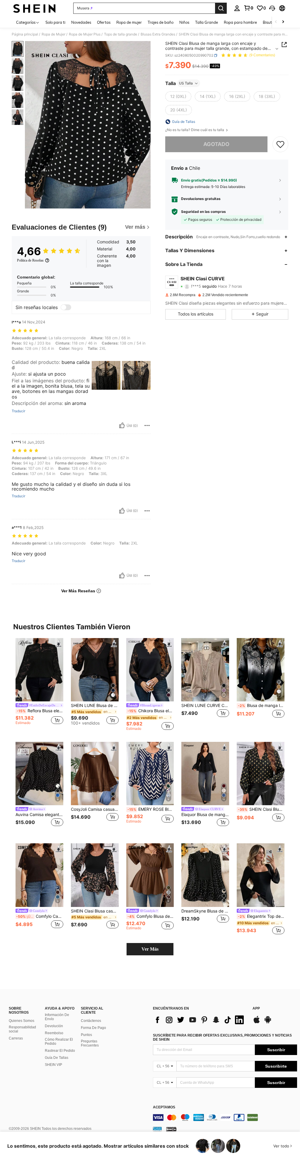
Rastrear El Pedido (60, 1051)
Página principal (25, 34)
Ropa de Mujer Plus (84, 34)
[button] (272, 8)
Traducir (18, 411)
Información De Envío (57, 1017)
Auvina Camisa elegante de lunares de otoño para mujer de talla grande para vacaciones (39, 814)
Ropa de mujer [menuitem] (129, 22)
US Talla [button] (186, 83)
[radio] (178, 96)
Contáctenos (91, 1021)
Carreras (16, 1038)
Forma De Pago (93, 1028)
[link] (248, 7)
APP (256, 1008)
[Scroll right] (283, 22)
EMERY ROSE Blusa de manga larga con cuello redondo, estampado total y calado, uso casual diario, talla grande (150, 809)
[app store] (257, 1022)
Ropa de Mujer (53, 34)
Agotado (216, 144)
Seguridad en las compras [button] (203, 212)
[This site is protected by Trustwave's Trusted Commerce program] (157, 1129)
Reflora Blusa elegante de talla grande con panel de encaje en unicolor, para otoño (40, 710)
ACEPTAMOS (164, 1107)
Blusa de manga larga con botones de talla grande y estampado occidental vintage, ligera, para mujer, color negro (261, 705)
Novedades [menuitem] (81, 22)
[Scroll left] (276, 22)
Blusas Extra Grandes (158, 34)
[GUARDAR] (280, 144)
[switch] (66, 307)
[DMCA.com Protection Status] (171, 1129)
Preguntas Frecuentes (90, 1043)
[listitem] (39, 684)
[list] (200, 1019)
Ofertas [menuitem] (103, 22)
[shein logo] (34, 8)
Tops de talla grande (120, 34)
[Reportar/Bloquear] (147, 425)
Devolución (54, 1026)
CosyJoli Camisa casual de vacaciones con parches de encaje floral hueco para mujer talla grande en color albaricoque (95, 809)
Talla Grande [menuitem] (206, 22)
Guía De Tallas (56, 1058)
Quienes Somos (21, 1021)
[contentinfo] (225, 1117)
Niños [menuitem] (184, 22)
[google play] (268, 1022)
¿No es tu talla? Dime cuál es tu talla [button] (195, 130)
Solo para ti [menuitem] (55, 22)
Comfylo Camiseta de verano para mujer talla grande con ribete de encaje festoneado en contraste (39, 916)
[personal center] (237, 8)
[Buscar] (221, 8)
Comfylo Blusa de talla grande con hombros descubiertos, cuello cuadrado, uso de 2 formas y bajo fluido (150, 916)
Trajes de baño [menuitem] (160, 22)
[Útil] (121, 425)
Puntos (86, 1035)
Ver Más (150, 949)
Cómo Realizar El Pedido (59, 1041)
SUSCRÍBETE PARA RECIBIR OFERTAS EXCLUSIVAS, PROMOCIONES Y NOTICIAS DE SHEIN (222, 1037)
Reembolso (54, 1033)
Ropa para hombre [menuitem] (240, 22)
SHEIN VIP (53, 1065)
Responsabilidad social (22, 1029)
